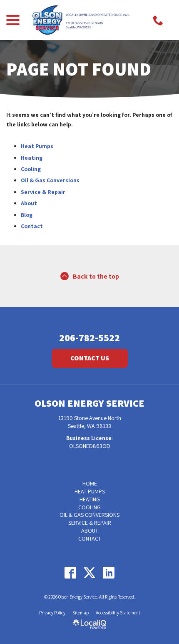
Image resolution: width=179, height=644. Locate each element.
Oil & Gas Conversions (50, 180)
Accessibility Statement (118, 613)
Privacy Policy (52, 613)
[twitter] (90, 572)
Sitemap (80, 613)
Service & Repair (43, 192)
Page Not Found (78, 69)
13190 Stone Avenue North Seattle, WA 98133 (89, 422)
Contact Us (89, 358)
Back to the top (96, 276)
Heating (31, 157)
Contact (32, 226)
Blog (26, 215)
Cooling (31, 169)
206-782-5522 (89, 337)
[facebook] (71, 572)
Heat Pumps (37, 146)
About (29, 203)
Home (89, 483)
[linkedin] (109, 572)
